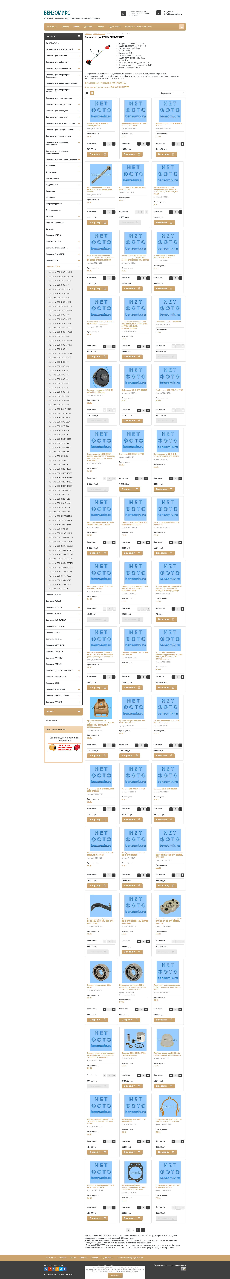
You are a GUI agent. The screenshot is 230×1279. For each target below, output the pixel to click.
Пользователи (51, 720)
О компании (52, 27)
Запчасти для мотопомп (56, 117)
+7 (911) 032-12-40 (172, 11)
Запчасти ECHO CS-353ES (60, 323)
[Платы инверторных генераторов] (64, 751)
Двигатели (50, 166)
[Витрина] (92, 93)
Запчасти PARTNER (54, 658)
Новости (65, 27)
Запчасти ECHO (99, 34)
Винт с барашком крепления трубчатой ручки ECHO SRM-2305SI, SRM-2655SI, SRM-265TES (135, 258)
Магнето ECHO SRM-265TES (133, 789)
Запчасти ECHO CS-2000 (59, 400)
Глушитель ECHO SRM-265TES (168, 322)
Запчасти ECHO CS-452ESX (60, 353)
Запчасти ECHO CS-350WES (60, 311)
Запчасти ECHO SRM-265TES (61, 550)
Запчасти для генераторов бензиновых (57, 76)
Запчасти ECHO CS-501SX (60, 358)
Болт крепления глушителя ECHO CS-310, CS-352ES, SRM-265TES (99, 189)
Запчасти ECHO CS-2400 (59, 405)
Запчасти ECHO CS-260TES (60, 281)
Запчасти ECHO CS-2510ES (60, 272)
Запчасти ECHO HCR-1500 (60, 469)
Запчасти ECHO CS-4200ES (60, 345)
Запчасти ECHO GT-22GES (60, 525)
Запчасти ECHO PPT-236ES (60, 520)
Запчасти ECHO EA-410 (58, 435)
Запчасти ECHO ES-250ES (60, 448)
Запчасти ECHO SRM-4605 (60, 584)
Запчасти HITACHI (54, 607)
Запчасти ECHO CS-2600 (59, 285)
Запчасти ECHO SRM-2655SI (61, 554)
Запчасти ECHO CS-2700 (59, 294)
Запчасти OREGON (54, 652)
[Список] (87, 93)
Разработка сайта (161, 1265)
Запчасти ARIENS (53, 235)
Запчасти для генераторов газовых (61, 83)
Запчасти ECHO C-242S (58, 529)
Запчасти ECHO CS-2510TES (61, 276)
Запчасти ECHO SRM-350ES (60, 567)
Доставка (88, 27)
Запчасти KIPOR (53, 633)
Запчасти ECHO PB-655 (58, 460)
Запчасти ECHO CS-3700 (59, 336)
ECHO (89, 136)
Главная (88, 34)
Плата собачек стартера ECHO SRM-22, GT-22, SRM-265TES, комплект (169, 921)
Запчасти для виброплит (57, 62)
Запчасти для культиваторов (59, 98)
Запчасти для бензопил (56, 56)
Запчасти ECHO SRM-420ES (60, 572)
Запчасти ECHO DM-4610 (59, 418)
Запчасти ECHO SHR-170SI (60, 413)
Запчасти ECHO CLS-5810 (59, 507)
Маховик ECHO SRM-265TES (165, 789)
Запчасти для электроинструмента (61, 159)
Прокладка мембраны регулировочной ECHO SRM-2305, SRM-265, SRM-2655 (134, 1187)
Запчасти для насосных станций (60, 123)
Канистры (50, 191)
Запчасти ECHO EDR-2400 (60, 439)
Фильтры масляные (55, 223)
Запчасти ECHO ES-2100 (59, 443)
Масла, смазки (52, 178)
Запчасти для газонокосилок (59, 68)
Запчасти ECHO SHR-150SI (60, 409)
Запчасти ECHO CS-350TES (60, 306)
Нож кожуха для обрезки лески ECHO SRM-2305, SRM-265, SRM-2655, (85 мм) (100, 921)
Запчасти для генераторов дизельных (57, 91)
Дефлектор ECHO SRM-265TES (134, 390)
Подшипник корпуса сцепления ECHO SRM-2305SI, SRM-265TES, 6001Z (167, 987)
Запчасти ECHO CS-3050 (59, 298)
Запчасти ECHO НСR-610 (59, 499)
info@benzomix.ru (173, 14)
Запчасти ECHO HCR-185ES (60, 486)
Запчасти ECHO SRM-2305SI (61, 546)
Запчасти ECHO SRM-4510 (60, 580)
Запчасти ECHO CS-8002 (59, 392)
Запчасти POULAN (54, 664)
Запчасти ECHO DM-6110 (59, 422)
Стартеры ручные (54, 204)
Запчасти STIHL (53, 683)
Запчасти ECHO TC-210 (58, 589)
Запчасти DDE (52, 260)
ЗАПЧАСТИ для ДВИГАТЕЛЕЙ (59, 49)
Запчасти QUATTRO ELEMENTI (59, 670)
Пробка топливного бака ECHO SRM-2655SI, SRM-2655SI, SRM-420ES (100, 1121)
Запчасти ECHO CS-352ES (60, 319)
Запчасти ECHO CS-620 (58, 383)
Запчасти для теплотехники (58, 136)
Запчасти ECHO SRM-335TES (61, 563)
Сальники (50, 197)
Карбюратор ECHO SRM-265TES (169, 390)
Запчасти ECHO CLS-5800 (59, 503)
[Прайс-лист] (96, 93)
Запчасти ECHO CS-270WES (60, 289)
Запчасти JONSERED (55, 626)
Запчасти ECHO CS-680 (58, 388)
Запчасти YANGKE (54, 702)
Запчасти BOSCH (53, 241)
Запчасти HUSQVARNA (56, 620)
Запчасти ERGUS (53, 595)
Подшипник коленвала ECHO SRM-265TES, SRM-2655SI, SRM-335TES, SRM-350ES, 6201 (132, 987)
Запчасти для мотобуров (57, 111)
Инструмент (51, 172)
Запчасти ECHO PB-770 (58, 465)
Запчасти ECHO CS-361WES (60, 332)
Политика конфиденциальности (138, 27)
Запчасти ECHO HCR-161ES (60, 473)
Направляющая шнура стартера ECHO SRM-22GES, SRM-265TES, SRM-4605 (169, 855)
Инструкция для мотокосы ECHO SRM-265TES (107, 87)
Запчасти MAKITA (54, 639)
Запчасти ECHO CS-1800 (59, 396)
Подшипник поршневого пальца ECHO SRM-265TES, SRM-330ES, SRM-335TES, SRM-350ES (100, 1055)
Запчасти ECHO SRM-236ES (60, 542)
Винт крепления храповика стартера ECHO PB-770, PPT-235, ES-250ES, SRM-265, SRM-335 (100, 258)
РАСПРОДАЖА (52, 43)
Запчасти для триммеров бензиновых (57, 143)
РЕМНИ (49, 216)
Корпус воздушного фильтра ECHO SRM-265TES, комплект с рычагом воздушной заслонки (100, 654)
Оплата (76, 27)
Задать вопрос (114, 27)
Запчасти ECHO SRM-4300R (60, 576)
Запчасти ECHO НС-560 (59, 495)
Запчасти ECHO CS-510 (58, 362)
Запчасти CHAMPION (55, 254)
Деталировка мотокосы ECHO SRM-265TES (105, 83)
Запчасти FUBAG (53, 601)
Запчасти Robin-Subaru (56, 677)
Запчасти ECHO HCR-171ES (60, 482)
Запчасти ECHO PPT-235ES (60, 516)
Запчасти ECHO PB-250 (58, 456)
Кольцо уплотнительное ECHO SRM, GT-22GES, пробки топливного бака (135, 588)
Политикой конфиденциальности (126, 1271)
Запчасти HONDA (53, 614)
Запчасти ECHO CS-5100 (59, 366)
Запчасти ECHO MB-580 (59, 426)
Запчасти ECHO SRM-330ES (60, 559)
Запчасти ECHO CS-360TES (60, 328)
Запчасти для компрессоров (58, 104)
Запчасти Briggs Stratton (57, 248)
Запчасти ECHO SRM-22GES (61, 537)
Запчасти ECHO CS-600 (58, 375)
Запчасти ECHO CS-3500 (59, 315)
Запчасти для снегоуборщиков (59, 130)
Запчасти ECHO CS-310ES (60, 302)
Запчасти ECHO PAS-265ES (60, 533)
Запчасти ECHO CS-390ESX (60, 341)
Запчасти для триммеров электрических (57, 152)
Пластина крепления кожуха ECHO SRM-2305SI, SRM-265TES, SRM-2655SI (135, 921)
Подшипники (52, 185)
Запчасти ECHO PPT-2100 (59, 512)
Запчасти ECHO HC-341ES (60, 490)
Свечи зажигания (53, 210)
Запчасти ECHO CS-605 (58, 379)
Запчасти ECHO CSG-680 (59, 430)
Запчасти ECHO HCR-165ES (60, 477)
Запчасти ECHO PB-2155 (59, 452)
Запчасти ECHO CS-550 (58, 370)
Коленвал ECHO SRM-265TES (131, 454)
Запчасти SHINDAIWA (55, 689)
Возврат (100, 27)
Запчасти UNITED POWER (57, 696)
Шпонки (49, 229)
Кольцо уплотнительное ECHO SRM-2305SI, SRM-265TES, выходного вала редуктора (169, 588)
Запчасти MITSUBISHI (55, 645)
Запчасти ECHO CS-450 (58, 349)
